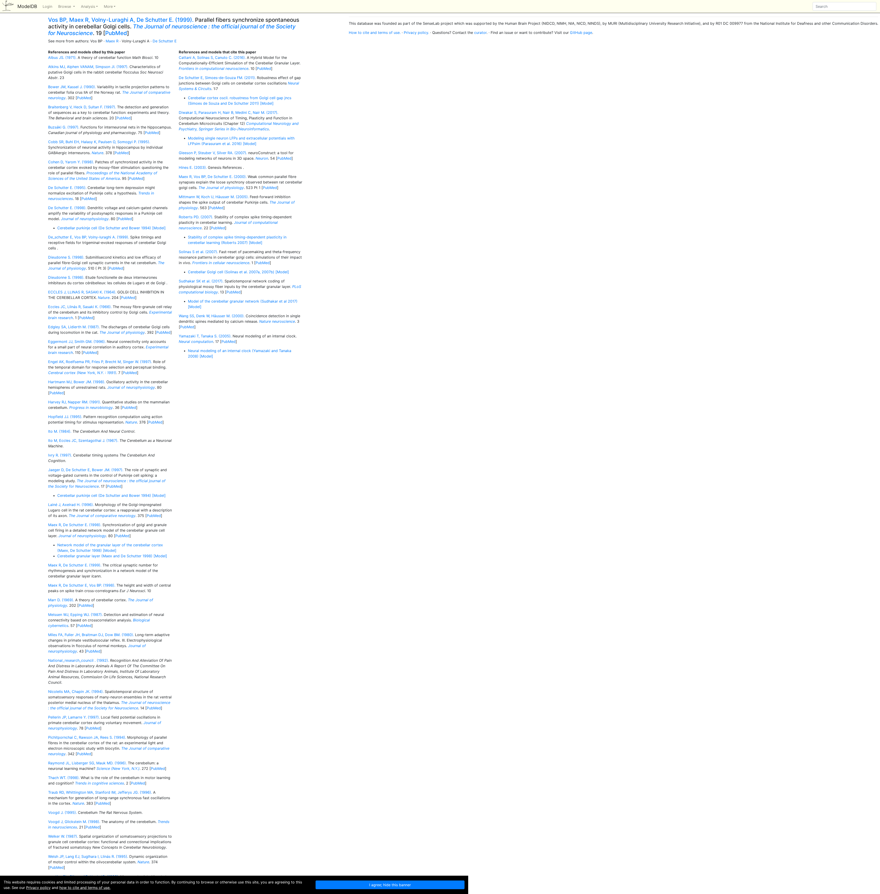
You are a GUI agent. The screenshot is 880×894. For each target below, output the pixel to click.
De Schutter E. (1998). (67, 207)
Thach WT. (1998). (64, 777)
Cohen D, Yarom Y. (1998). (71, 162)
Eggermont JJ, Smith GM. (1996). (77, 341)
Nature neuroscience (277, 321)
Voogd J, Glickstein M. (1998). (74, 821)
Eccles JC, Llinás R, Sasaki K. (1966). (80, 306)
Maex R (112, 41)
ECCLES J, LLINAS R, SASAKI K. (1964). (82, 292)
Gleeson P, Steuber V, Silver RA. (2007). (213, 152)
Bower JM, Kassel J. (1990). (72, 87)
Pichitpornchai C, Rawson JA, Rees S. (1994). (87, 737)
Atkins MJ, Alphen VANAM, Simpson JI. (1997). (88, 66)
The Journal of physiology (122, 332)
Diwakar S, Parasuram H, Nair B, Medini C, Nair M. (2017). (228, 112)
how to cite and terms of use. (84, 887)
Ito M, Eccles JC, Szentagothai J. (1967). (83, 440)
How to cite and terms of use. (375, 32)
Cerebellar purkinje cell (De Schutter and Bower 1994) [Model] (111, 228)
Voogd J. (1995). (62, 812)
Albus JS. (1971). (62, 57)
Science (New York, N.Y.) (118, 768)
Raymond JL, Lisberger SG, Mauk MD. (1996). (87, 763)
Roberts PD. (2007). (196, 217)
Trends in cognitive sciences (99, 783)
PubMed (116, 33)
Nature (97, 152)
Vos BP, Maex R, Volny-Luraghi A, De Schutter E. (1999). (121, 19)
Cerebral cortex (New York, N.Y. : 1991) (82, 372)
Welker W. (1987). (63, 836)
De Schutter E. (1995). (67, 187)
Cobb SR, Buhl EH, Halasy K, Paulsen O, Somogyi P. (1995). (99, 141)
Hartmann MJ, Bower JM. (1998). (76, 382)
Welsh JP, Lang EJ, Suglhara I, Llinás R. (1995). (88, 856)
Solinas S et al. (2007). (198, 251)
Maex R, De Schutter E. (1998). (74, 524)
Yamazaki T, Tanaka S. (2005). (205, 336)
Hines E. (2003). (193, 167)
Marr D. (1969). (61, 600)
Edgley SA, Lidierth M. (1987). (74, 327)
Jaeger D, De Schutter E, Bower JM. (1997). (85, 470)
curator (480, 32)
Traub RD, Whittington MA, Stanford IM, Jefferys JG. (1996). (100, 792)
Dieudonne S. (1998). (66, 257)
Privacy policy (38, 887)
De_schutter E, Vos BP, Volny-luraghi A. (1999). (88, 237)
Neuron (262, 158)
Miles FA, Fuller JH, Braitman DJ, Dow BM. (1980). (91, 634)
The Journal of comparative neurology (102, 515)
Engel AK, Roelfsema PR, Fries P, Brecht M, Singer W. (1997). (100, 361)
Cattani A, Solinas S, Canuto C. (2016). (212, 57)
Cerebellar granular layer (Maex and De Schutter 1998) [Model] (112, 556)
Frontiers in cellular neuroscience (220, 262)
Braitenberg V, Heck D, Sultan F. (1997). (82, 107)
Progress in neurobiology (91, 407)
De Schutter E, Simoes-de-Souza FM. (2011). (217, 77)
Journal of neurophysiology (85, 218)
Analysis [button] (88, 6)
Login (47, 6)
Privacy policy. (416, 32)
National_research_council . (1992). (78, 660)
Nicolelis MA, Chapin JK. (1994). (76, 691)
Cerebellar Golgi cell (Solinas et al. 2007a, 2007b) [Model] (238, 272)
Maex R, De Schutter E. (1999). (74, 565)
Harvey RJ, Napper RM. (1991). (74, 402)
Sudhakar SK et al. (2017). (201, 281)
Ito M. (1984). (59, 431)
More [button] (108, 6)
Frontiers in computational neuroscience (213, 68)
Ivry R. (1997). (60, 455)
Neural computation (196, 341)
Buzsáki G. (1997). (63, 127)
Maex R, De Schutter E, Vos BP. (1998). (81, 585)
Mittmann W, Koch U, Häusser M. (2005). (214, 196)
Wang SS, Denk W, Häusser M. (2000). (212, 316)
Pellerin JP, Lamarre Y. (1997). (74, 717)
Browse (65, 6)
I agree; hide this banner (390, 885)
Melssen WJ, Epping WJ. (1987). (75, 614)
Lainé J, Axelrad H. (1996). (71, 504)
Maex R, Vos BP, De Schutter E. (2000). (213, 176)
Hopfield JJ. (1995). (65, 416)
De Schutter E (165, 41)
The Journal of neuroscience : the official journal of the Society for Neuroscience (172, 29)
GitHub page (581, 32)
